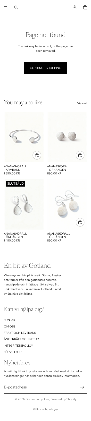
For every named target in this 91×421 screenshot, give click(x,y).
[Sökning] (16, 7)
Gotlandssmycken (37, 399)
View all (82, 103)
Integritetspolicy (18, 346)
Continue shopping (45, 68)
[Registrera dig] (82, 387)
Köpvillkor (13, 352)
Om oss (9, 326)
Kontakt (10, 320)
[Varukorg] (85, 7)
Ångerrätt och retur (21, 339)
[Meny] (5, 7)
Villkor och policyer (45, 409)
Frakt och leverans (20, 333)
